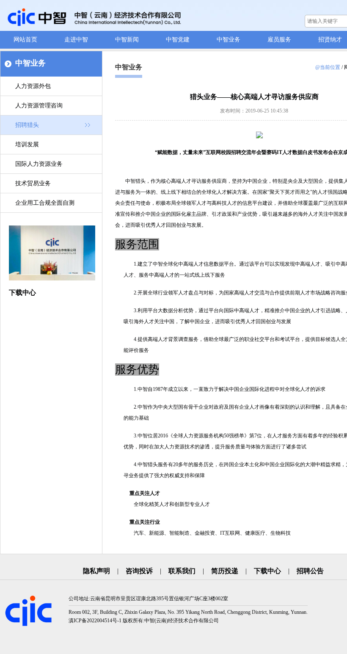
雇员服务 (279, 39)
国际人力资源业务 (39, 164)
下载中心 (267, 570)
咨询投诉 (139, 570)
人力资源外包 (33, 86)
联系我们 (182, 570)
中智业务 (228, 39)
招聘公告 (310, 570)
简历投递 (224, 570)
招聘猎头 (27, 125)
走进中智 (76, 39)
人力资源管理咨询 (39, 105)
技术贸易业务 (33, 183)
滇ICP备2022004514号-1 (95, 621)
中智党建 (178, 39)
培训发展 (27, 144)
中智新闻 (127, 39)
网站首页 (25, 39)
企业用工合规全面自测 (44, 203)
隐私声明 (96, 570)
